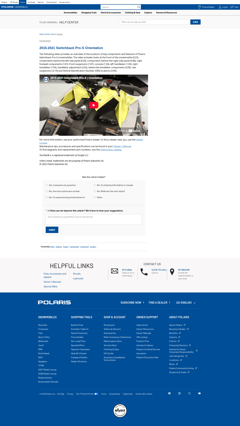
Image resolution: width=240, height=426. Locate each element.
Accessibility (114, 394)
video (52, 247)
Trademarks (128, 394)
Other (99, 197)
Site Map (60, 394)
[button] (124, 272)
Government (64, 2)
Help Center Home (47, 34)
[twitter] (189, 394)
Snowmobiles (70, 12)
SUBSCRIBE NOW (131, 302)
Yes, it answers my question (62, 185)
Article (59, 34)
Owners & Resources (166, 12)
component (84, 247)
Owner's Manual (122, 146)
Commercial (51, 2)
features (59, 247)
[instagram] (179, 394)
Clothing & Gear (132, 12)
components (74, 247)
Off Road (14, 2)
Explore (148, 12)
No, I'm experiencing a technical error (67, 197)
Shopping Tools (89, 12)
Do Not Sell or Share (144, 394)
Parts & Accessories (111, 12)
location (93, 247)
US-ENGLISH (184, 302)
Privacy (70, 394)
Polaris (4, 2)
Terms (103, 394)
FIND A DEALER (158, 302)
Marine (40, 2)
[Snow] (14, 7)
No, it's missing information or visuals (115, 185)
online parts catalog (110, 149)
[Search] (138, 7)
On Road (31, 2)
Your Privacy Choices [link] (85, 394)
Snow (22, 2)
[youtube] (199, 394)
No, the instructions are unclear (64, 191)
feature (65, 247)
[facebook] (169, 394)
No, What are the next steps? (111, 191)
